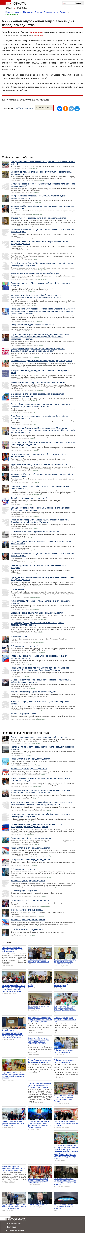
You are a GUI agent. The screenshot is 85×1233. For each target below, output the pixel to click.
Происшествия (51, 12)
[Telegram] (71, 108)
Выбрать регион (11, 1227)
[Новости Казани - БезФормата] (13, 3)
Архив (18, 12)
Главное (9, 12)
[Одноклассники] (65, 108)
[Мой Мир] (77, 108)
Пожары (63, 12)
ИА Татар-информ (24, 108)
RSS (22, 1230)
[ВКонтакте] (59, 108)
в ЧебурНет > (11, 14)
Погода (38, 12)
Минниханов (36, 32)
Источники (28, 12)
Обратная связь (11, 1226)
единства (38, 35)
